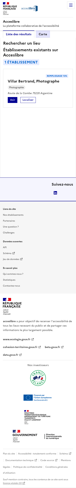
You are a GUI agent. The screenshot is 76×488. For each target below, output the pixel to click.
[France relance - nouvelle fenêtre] (38, 378)
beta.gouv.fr (52, 347)
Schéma (7, 253)
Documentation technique (19, 460)
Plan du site (9, 453)
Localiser (29, 100)
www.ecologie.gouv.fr (16, 339)
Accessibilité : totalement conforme (37, 453)
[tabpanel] (38, 107)
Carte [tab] (43, 34)
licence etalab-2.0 (12, 483)
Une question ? (11, 226)
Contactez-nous (11, 285)
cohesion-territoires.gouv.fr (20, 347)
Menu (71, 5)
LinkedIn (55, 192)
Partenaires (9, 221)
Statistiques (9, 280)
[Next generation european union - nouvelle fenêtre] (38, 397)
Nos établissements (13, 215)
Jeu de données (11, 259)
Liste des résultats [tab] (18, 34)
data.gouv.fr (10, 355)
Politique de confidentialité (27, 467)
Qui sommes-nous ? (13, 274)
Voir (13, 100)
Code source (47, 460)
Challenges (8, 232)
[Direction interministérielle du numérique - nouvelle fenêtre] (38, 436)
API (5, 247)
